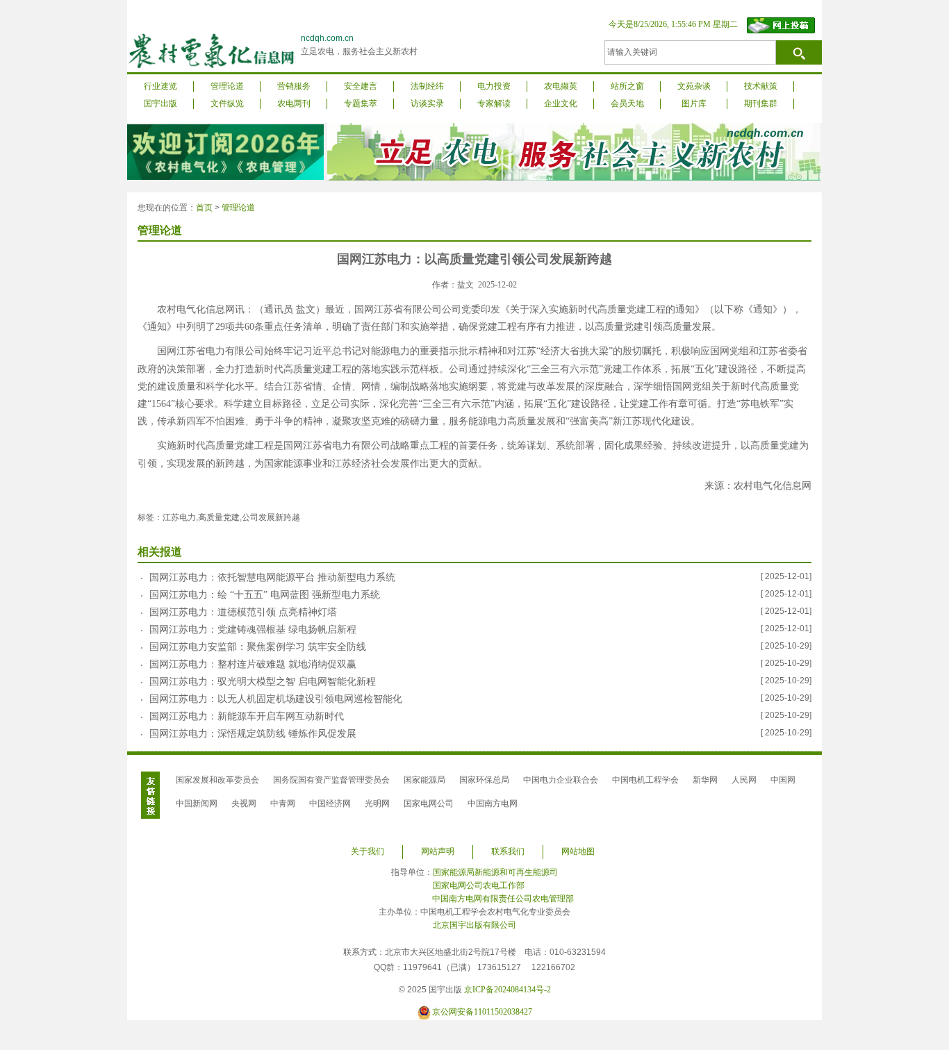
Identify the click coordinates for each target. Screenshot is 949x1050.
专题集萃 (360, 103)
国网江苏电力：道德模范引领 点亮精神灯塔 (243, 612)
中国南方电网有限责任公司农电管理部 (503, 898)
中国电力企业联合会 (560, 780)
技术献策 (760, 86)
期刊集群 (760, 103)
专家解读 (494, 103)
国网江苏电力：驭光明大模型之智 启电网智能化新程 (262, 681)
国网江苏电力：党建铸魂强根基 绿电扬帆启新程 (252, 629)
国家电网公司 (429, 803)
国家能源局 (424, 780)
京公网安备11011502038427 (482, 1012)
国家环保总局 (484, 780)
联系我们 (508, 851)
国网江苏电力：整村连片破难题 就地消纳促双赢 (252, 664)
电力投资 (494, 86)
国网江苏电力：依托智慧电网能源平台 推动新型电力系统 (272, 577)
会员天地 (627, 103)
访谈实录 (427, 103)
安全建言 (360, 86)
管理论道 (227, 86)
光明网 (377, 803)
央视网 (243, 803)
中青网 (282, 803)
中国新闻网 (196, 803)
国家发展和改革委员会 (217, 780)
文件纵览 (227, 103)
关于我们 (367, 851)
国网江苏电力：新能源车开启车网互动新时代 (246, 716)
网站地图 (578, 851)
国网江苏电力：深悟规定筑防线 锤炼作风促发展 (252, 733)
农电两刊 (294, 103)
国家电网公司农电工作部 (479, 885)
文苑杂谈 (694, 86)
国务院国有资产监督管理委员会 (331, 780)
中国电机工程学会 (645, 780)
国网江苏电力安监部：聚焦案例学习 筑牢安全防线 (257, 647)
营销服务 (294, 86)
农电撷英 (560, 86)
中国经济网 (330, 803)
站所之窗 (627, 86)
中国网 (782, 780)
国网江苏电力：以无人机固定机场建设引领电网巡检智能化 (275, 699)
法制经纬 (427, 86)
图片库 (694, 103)
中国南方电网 (493, 803)
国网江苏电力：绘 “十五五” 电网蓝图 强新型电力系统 (264, 595)
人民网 (744, 780)
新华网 (705, 780)
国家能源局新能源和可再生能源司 (495, 872)
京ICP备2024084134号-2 (507, 989)
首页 (204, 207)
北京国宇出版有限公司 (474, 925)
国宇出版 (160, 103)
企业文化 (560, 103)
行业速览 (160, 86)
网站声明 (437, 851)
